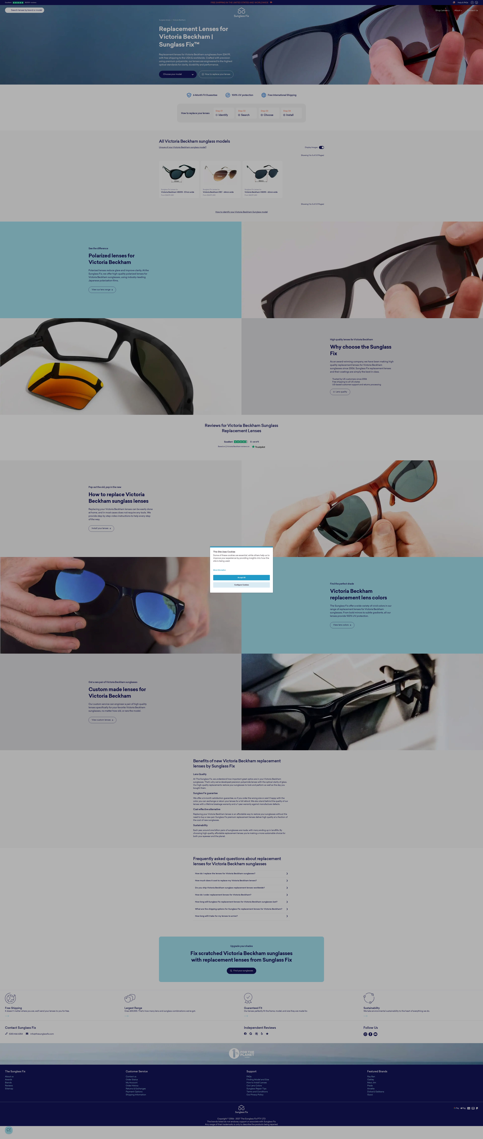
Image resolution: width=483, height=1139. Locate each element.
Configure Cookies (241, 585)
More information (219, 570)
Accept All (242, 577)
